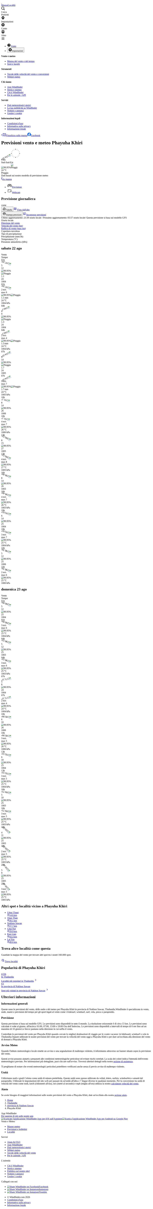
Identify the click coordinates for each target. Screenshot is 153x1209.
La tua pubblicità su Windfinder (22, 108)
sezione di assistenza (123, 1061)
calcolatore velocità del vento (124, 1083)
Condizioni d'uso (15, 123)
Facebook (35, 135)
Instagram (43, 1189)
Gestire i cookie (14, 113)
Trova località (11, 961)
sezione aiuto (120, 1095)
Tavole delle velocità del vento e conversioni (28, 74)
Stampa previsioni (14, 215)
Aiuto (13, 46)
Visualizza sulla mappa (16, 135)
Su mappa (7, 179)
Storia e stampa (14, 89)
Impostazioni (17, 51)
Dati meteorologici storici (19, 105)
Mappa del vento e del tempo (21, 61)
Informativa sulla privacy (19, 126)
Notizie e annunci (15, 110)
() (12, 225)
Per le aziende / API (16, 95)
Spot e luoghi (13, 64)
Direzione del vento (10, 223)
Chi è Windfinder (15, 92)
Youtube (43, 1192)
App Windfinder (15, 87)
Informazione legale (16, 129)
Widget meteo (13, 77)
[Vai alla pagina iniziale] (1, 2)
